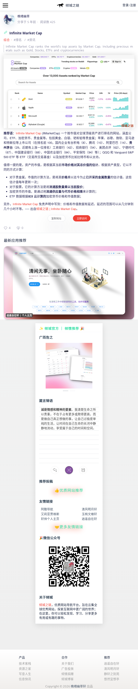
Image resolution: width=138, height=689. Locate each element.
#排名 (18, 40)
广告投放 (67, 669)
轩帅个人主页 (50, 519)
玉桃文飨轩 (89, 514)
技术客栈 (25, 663)
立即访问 (82, 218)
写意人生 (25, 674)
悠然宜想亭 (111, 679)
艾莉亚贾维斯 (50, 514)
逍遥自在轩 (89, 519)
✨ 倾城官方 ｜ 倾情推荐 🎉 (62, 328)
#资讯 (31, 40)
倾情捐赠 (67, 674)
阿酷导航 (47, 509)
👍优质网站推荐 (69, 490)
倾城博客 (67, 679)
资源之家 (25, 669)
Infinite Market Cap (25, 33)
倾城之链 (45, 605)
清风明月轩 (89, 509)
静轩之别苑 (111, 674)
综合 (7, 40)
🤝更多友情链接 (69, 527)
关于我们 (67, 663)
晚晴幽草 (23, 16)
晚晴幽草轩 (78, 686)
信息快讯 (25, 679)
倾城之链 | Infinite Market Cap (56, 209)
